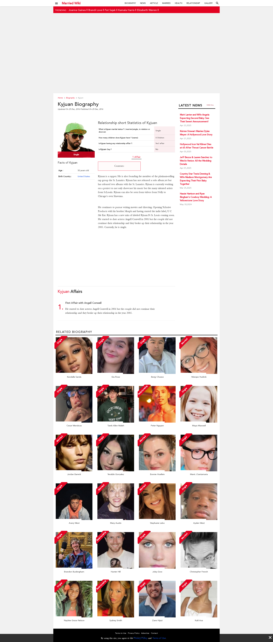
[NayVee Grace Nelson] (74, 616)
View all (210, 105)
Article (154, 3)
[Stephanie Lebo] (157, 519)
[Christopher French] (199, 568)
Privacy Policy (140, 638)
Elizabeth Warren (147, 10)
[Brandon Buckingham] (74, 568)
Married (166, 3)
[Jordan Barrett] (74, 470)
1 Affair (136, 156)
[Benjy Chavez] (157, 373)
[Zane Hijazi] (157, 616)
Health (178, 3)
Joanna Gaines (77, 10)
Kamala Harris (126, 10)
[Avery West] (74, 519)
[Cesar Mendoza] (74, 422)
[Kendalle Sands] (74, 373)
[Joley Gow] (157, 568)
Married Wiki (71, 3)
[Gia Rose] (115, 373)
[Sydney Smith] (115, 616)
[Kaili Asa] (199, 616)
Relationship (193, 3)
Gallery (208, 3)
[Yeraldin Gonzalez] (115, 470)
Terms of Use (159, 638)
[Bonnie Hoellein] (157, 470)
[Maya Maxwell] (199, 422)
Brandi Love (95, 10)
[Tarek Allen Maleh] (115, 422)
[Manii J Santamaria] (199, 470)
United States (84, 176)
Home (60, 98)
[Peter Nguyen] (157, 422)
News (143, 3)
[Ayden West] (199, 519)
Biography (130, 3)
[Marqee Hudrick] (199, 373)
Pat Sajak (110, 10)
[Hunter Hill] (115, 568)
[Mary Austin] (115, 519)
